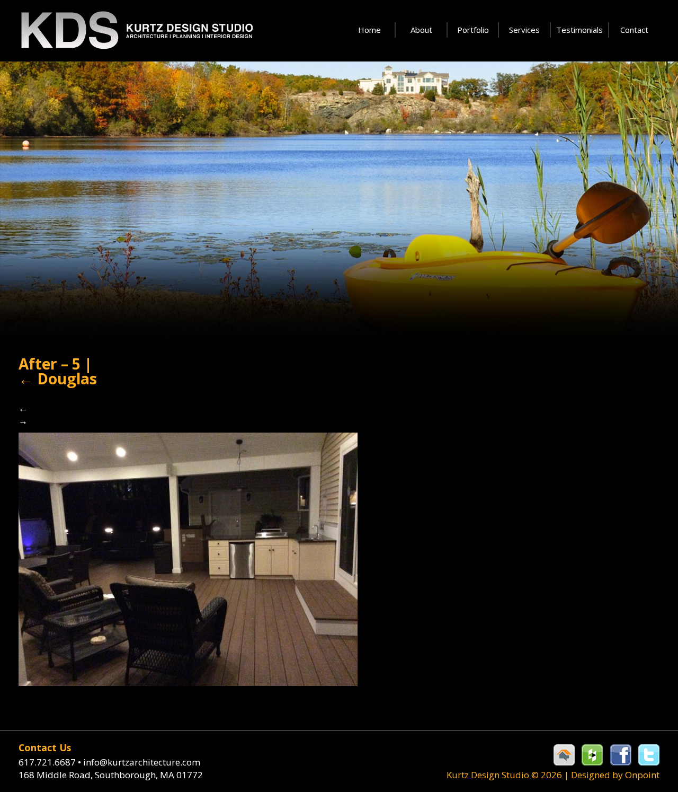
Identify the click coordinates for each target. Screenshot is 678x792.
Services (524, 29)
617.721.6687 (50, 762)
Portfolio (473, 29)
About (421, 29)
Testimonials (579, 29)
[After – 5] (188, 558)
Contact (634, 29)
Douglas (58, 378)
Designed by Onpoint (615, 775)
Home (369, 29)
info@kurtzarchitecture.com (141, 762)
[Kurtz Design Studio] (136, 30)
